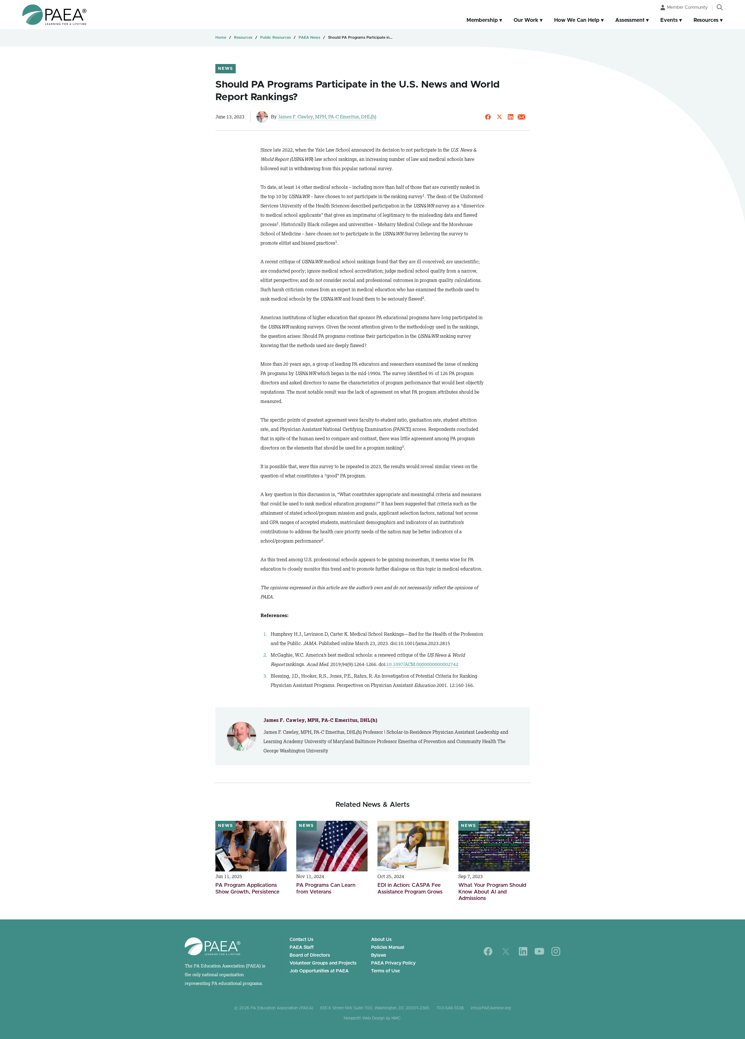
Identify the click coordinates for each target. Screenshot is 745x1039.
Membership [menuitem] (482, 20)
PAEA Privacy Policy (393, 963)
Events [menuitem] (669, 20)
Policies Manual (387, 947)
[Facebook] (488, 951)
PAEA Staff (302, 947)
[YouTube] (539, 951)
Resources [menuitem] (706, 20)
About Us (381, 939)
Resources (243, 38)
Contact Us (301, 939)
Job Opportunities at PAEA (319, 971)
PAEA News (309, 38)
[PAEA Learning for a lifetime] (54, 15)
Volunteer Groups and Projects (323, 963)
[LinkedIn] (523, 951)
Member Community (687, 7)
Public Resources (275, 38)
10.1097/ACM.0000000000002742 (422, 664)
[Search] (720, 7)
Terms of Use (385, 971)
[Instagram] (555, 951)
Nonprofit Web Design (364, 1018)
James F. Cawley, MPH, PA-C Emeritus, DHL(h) (327, 116)
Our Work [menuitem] (526, 20)
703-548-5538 (450, 1008)
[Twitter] (506, 951)
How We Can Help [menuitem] (576, 20)
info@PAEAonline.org (491, 1008)
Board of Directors (310, 955)
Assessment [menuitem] (630, 20)
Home (220, 38)
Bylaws (378, 955)
